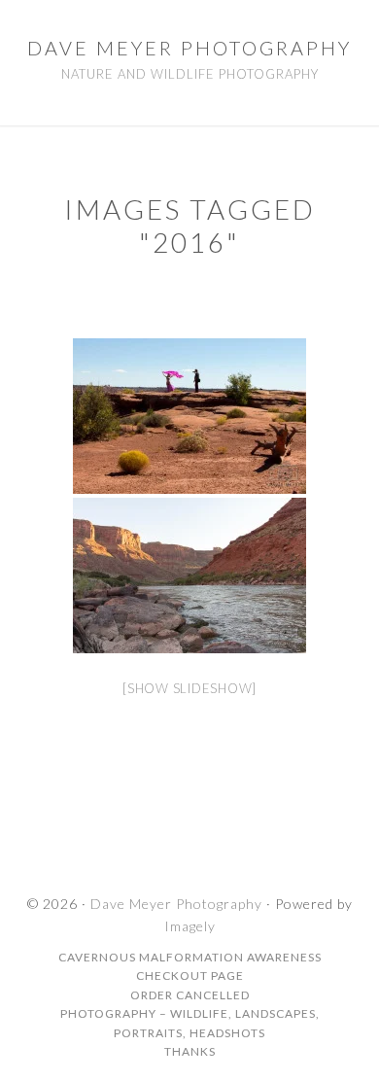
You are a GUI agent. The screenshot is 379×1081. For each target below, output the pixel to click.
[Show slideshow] (189, 688)
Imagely (190, 926)
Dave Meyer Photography (189, 47)
